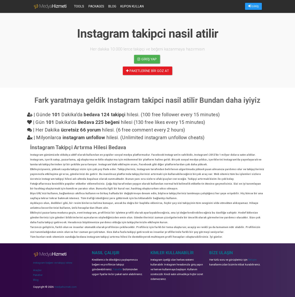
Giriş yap (148, 59)
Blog (112, 6)
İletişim (252, 259)
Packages (96, 6)
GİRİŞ (255, 6)
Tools (79, 6)
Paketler (38, 274)
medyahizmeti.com (65, 286)
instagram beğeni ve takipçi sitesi (52, 262)
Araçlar (37, 270)
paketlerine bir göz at (149, 71)
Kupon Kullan (132, 6)
